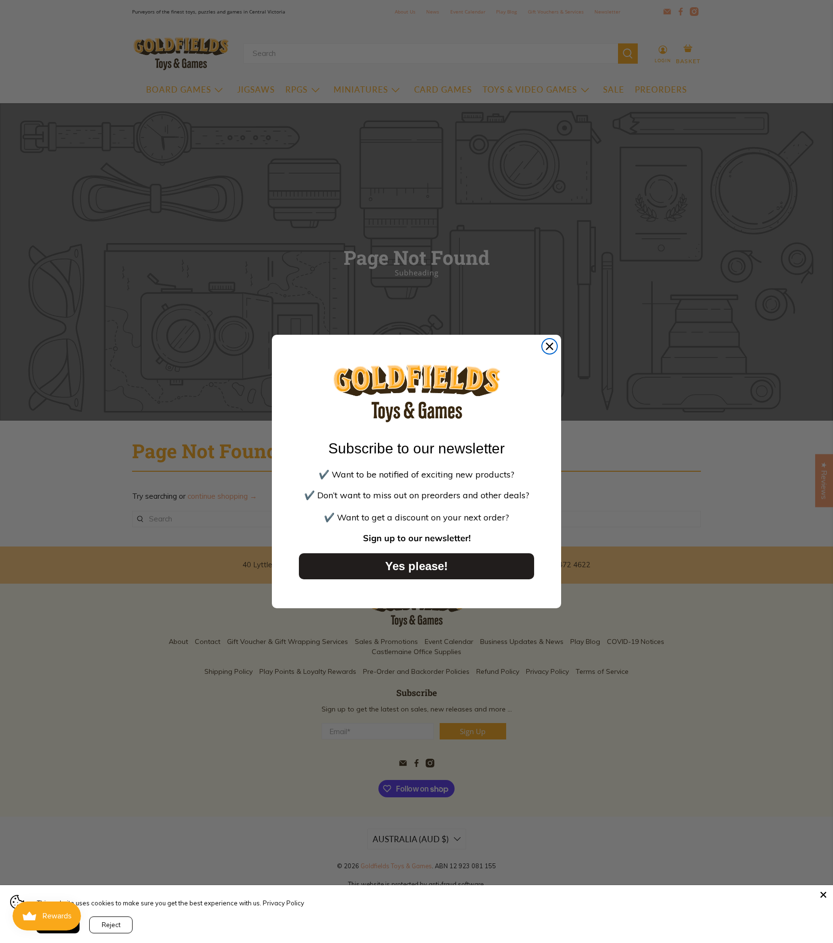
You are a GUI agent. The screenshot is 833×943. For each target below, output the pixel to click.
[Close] (823, 895)
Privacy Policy (283, 903)
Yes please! (416, 566)
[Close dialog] (549, 346)
